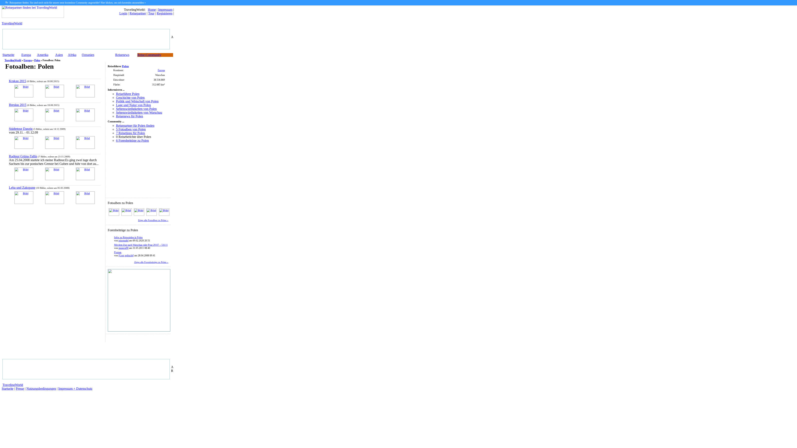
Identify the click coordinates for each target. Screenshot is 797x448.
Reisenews (122, 55)
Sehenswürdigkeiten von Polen (136, 109)
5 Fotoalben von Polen (131, 129)
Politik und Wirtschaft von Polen (137, 101)
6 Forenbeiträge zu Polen (132, 140)
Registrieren (164, 13)
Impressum (165, 9)
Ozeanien (88, 55)
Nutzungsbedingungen (41, 388)
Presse (20, 388)
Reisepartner (138, 13)
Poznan (117, 252)
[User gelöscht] (126, 255)
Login (123, 13)
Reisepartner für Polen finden (135, 125)
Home (152, 9)
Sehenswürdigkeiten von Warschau (139, 112)
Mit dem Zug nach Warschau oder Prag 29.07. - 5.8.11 (141, 244)
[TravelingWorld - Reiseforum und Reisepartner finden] (33, 16)
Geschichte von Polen (130, 97)
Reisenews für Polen (129, 116)
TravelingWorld (12, 23)
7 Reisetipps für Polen (130, 133)
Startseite (8, 55)
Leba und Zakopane (22, 187)
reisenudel (123, 240)
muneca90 (123, 248)
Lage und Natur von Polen (133, 105)
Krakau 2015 (17, 81)
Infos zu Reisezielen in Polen (128, 237)
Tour (151, 13)
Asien (59, 55)
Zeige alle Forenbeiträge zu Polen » (151, 262)
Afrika (72, 55)
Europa (26, 55)
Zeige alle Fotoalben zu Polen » (153, 220)
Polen (37, 60)
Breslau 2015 (17, 105)
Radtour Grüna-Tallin (23, 156)
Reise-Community (149, 55)
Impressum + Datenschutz (75, 388)
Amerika (42, 55)
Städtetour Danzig (21, 128)
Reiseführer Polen (127, 94)
